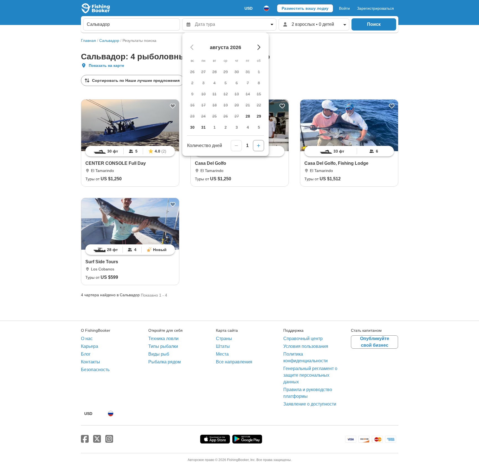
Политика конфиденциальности (305, 357)
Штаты (223, 346)
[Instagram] (109, 439)
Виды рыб (158, 354)
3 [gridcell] (237, 127)
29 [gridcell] (259, 116)
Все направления (234, 361)
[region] (130, 151)
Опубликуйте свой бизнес (374, 342)
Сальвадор (109, 40)
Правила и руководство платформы (307, 393)
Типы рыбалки (163, 346)
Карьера (89, 346)
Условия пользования (305, 346)
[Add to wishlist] (172, 106)
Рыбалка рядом (164, 361)
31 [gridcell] (203, 127)
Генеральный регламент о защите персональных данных (310, 375)
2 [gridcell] (226, 127)
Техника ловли (163, 338)
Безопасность (95, 369)
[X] (97, 439)
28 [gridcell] (248, 116)
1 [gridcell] (214, 127)
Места (222, 354)
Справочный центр (303, 338)
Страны (224, 338)
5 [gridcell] (259, 127)
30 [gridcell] (192, 127)
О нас (87, 338)
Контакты (90, 361)
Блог (86, 354)
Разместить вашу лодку (305, 8)
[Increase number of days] (258, 145)
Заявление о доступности (309, 404)
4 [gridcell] (248, 127)
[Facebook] (85, 439)
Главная (88, 40)
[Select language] (266, 8)
